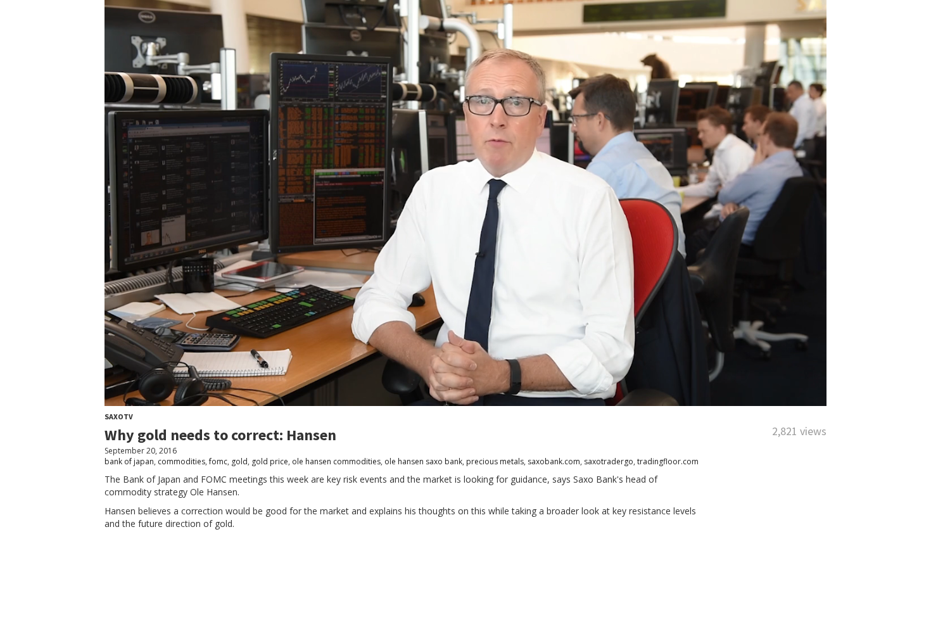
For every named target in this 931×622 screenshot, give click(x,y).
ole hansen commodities (336, 461)
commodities (181, 461)
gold (239, 461)
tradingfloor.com (668, 461)
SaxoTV (118, 416)
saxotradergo (608, 461)
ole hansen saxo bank (423, 461)
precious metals (495, 461)
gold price (269, 461)
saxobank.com (554, 461)
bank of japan (129, 461)
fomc (218, 461)
